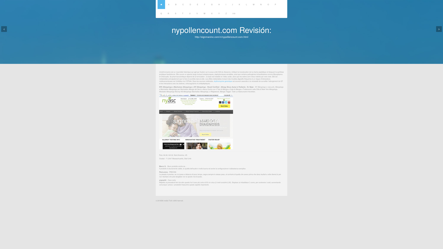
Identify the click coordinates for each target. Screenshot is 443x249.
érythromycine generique (223, 81)
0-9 (234, 13)
